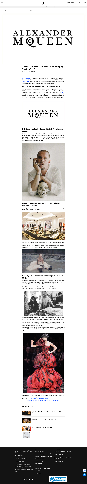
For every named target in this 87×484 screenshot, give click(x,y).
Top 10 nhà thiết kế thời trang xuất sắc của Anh (42, 427)
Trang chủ (3, 10)
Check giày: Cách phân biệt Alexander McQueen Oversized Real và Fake (43, 400)
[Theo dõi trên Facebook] (21, 479)
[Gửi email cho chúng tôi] (27, 479)
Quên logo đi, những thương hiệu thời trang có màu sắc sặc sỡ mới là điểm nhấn (46, 412)
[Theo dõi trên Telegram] (33, 479)
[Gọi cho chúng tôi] (30, 479)
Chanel (36, 94)
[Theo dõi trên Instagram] (24, 479)
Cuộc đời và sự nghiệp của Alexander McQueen (37, 398)
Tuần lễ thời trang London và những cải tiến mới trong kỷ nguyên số (46, 419)
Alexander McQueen (26, 78)
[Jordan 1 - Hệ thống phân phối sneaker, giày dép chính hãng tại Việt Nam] (43, 3)
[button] (2, 3)
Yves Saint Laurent (30, 94)
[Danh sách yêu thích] (82, 2)
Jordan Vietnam (25, 81)
